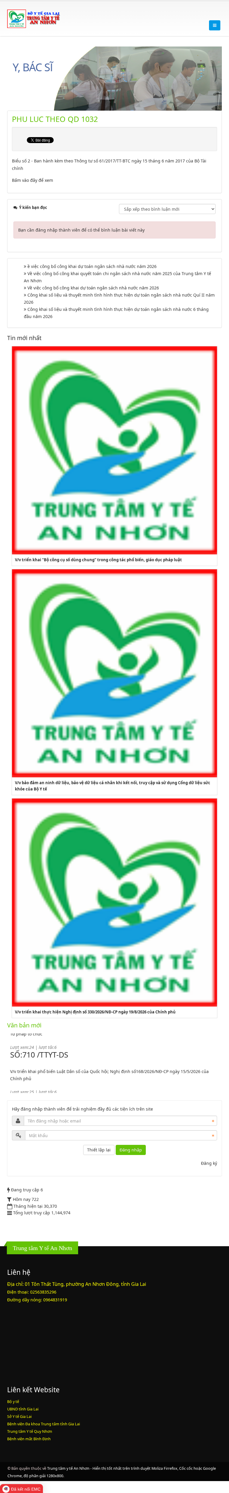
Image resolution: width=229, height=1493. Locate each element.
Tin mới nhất (24, 338)
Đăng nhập (131, 1150)
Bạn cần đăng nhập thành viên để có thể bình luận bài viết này (81, 230)
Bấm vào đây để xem (32, 180)
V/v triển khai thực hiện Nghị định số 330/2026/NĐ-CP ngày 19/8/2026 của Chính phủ (95, 1012)
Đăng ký (209, 1163)
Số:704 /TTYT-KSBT (43, 1071)
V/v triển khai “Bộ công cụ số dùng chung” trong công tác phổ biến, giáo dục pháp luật (98, 559)
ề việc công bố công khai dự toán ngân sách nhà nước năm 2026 (92, 266)
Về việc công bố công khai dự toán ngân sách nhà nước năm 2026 (93, 288)
